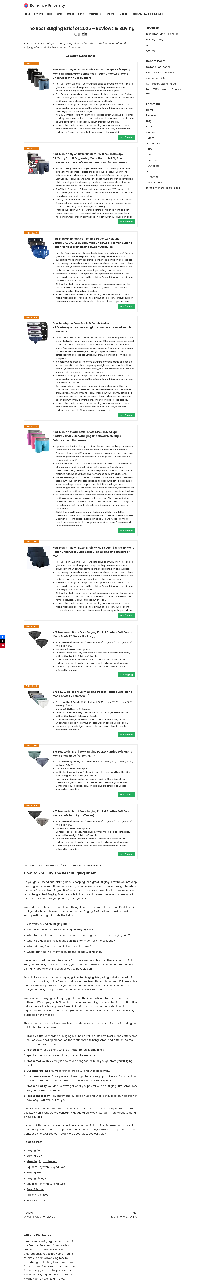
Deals (59, 14)
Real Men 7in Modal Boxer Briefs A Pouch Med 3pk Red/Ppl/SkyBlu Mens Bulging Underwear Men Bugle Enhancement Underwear (87, 436)
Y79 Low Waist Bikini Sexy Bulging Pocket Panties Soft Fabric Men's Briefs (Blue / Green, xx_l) (92, 754)
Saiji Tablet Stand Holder (161, 84)
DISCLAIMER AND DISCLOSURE (148, 14)
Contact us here (34, 1133)
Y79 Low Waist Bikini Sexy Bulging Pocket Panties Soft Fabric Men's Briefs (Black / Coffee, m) (92, 813)
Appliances (153, 143)
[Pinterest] (2, 645)
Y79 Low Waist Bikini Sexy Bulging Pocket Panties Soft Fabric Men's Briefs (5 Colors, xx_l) (92, 694)
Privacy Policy (154, 39)
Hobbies (152, 160)
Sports (150, 154)
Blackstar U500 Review (160, 72)
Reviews (38, 14)
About (150, 45)
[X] (2, 641)
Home (27, 14)
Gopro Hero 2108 (156, 78)
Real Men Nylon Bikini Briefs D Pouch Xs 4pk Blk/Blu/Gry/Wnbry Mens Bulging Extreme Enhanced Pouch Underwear (92, 327)
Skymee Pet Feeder (158, 67)
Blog (49, 14)
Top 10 (81, 14)
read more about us (72, 1133)
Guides (70, 14)
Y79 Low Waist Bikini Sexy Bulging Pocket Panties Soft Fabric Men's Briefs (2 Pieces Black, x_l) (92, 634)
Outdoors (153, 166)
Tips (150, 149)
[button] (101, 14)
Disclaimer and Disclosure (162, 34)
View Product (126, 137)
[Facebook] (2, 637)
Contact (151, 50)
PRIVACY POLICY (157, 182)
